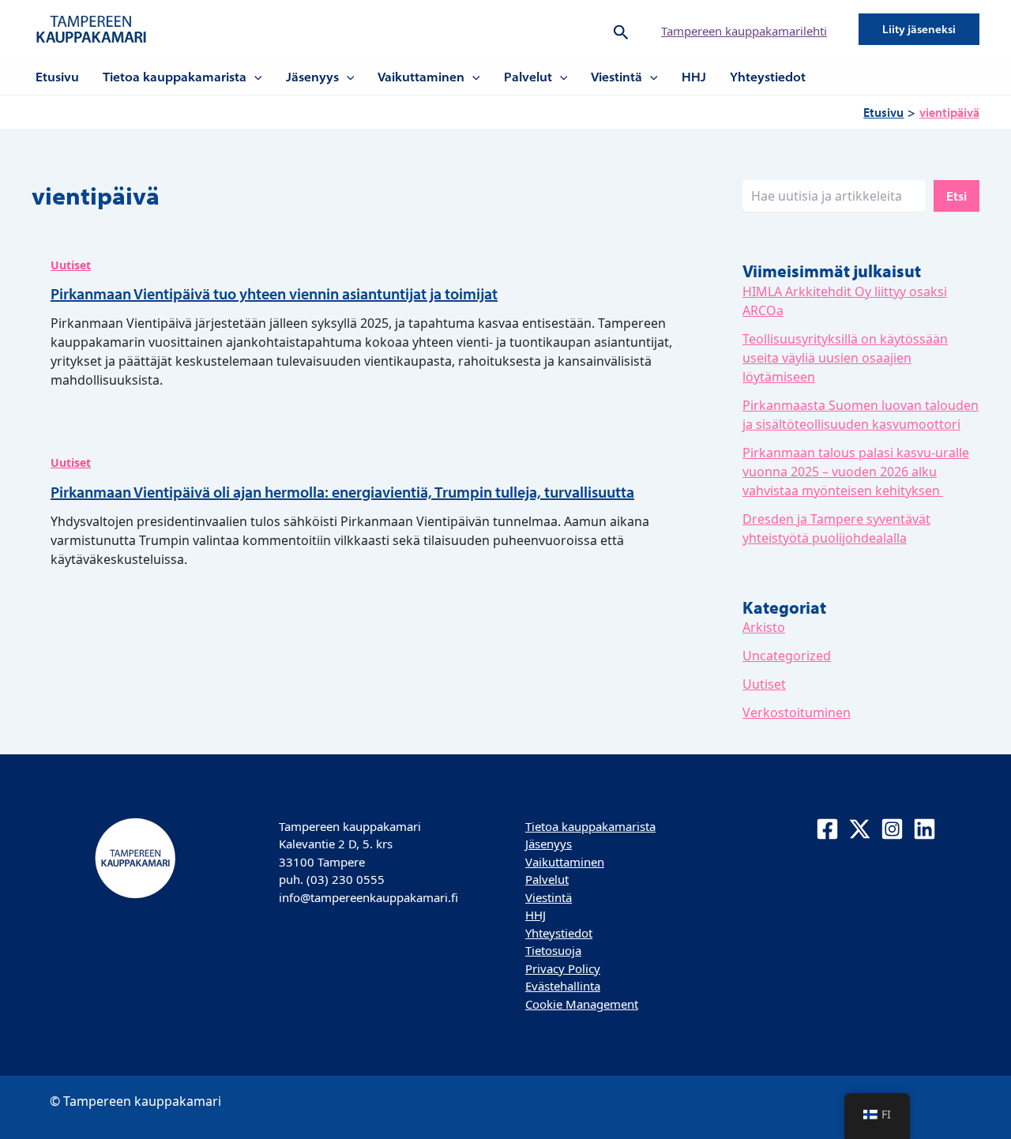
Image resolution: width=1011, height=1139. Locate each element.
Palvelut (528, 77)
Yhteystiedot (768, 77)
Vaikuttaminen (421, 77)
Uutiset (71, 265)
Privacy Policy (562, 968)
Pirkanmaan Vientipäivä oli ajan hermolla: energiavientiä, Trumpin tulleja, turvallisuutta (342, 492)
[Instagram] (892, 829)
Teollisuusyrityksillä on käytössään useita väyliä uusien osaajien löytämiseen (845, 357)
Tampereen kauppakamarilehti (744, 31)
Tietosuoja (553, 950)
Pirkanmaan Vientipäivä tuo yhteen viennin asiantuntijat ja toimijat (274, 293)
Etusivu (57, 77)
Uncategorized (786, 655)
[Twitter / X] (859, 829)
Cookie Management (581, 1004)
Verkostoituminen (796, 712)
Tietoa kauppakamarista (174, 77)
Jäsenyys (312, 77)
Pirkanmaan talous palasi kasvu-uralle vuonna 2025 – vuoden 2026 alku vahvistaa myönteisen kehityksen (855, 471)
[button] (621, 29)
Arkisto (763, 627)
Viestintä (616, 77)
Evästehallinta (562, 986)
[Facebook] (827, 829)
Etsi (956, 196)
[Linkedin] (924, 829)
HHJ (694, 77)
